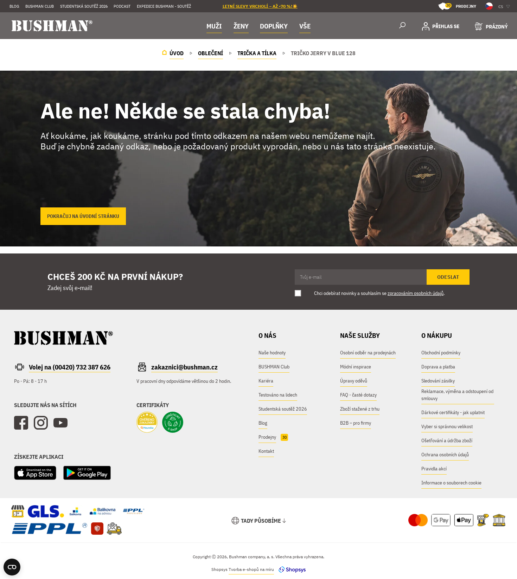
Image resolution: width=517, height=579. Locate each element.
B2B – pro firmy (355, 423)
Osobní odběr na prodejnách (368, 352)
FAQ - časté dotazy (358, 395)
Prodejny (461, 6)
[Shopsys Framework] (290, 569)
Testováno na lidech (277, 395)
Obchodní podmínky (440, 352)
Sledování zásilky (438, 381)
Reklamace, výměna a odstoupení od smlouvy (457, 394)
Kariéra (265, 381)
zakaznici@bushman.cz (184, 367)
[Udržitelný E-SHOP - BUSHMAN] (172, 423)
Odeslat (448, 277)
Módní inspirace (355, 367)
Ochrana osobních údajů (445, 454)
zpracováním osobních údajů (415, 293)
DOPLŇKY (274, 26)
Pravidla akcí (434, 468)
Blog (14, 6)
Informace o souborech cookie (451, 483)
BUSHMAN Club (273, 367)
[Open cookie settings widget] (12, 567)
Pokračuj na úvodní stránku (83, 216)
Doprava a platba (438, 367)
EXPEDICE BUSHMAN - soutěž (164, 6)
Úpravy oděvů (353, 381)
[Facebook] (21, 423)
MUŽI (214, 26)
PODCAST (122, 6)
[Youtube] (60, 423)
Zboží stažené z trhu (359, 409)
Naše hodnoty (272, 352)
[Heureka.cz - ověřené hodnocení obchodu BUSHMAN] (147, 423)
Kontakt (266, 451)
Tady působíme (261, 520)
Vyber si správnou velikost (447, 426)
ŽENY (241, 26)
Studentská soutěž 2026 (84, 6)
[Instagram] (41, 423)
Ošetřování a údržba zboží (446, 440)
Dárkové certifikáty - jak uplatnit (453, 412)
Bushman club (39, 6)
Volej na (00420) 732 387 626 (69, 367)
